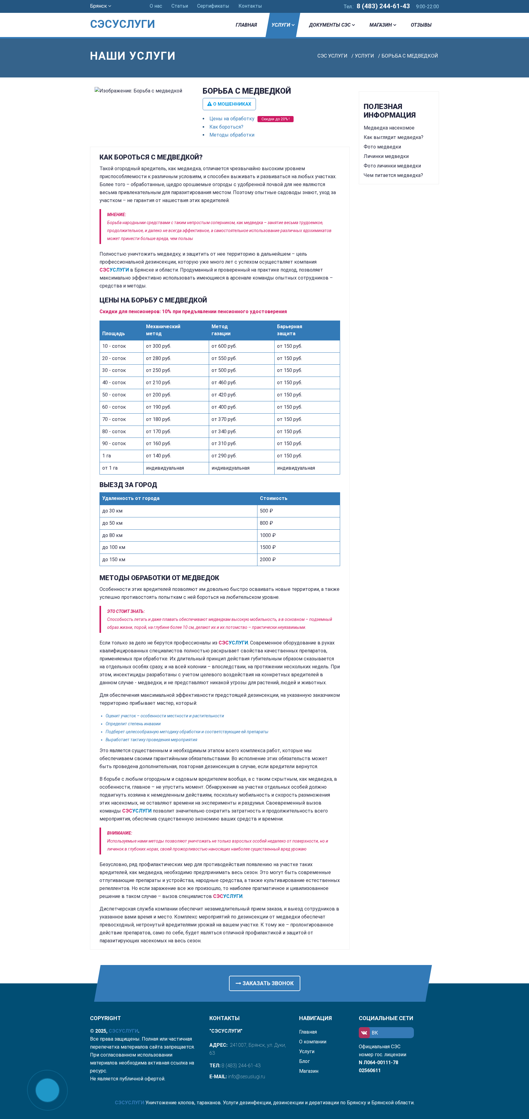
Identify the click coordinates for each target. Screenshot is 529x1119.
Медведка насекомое (389, 128)
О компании (312, 1042)
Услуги (281, 25)
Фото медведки (382, 147)
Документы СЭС (330, 25)
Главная (246, 25)
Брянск (99, 6)
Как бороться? (226, 127)
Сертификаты (213, 6)
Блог (304, 1061)
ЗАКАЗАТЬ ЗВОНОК (267, 983)
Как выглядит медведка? (393, 137)
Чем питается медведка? (393, 175)
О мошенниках (231, 104)
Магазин (381, 25)
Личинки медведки (386, 156)
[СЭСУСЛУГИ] (130, 15)
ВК (375, 1033)
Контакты (250, 6)
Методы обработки (231, 135)
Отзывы (421, 25)
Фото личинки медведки (392, 166)
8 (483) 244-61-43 (383, 6)
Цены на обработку (231, 119)
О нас (156, 6)
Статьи (179, 6)
